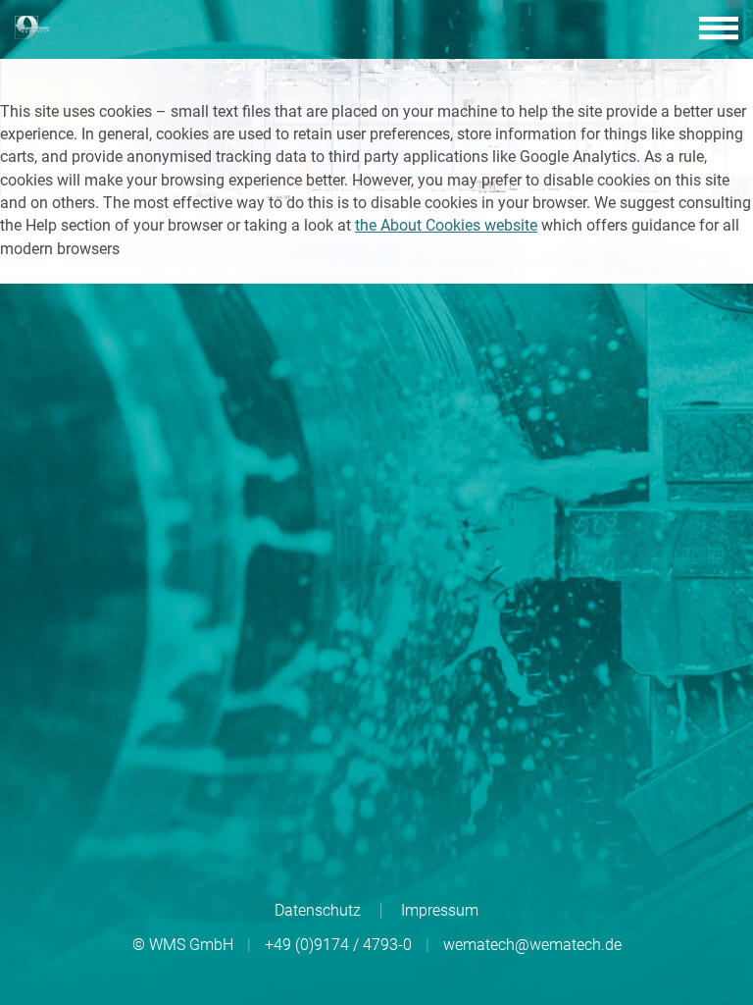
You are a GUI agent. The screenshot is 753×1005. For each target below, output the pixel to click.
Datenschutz (318, 910)
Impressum (439, 910)
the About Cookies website (446, 225)
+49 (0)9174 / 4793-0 (338, 944)
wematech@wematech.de (532, 944)
